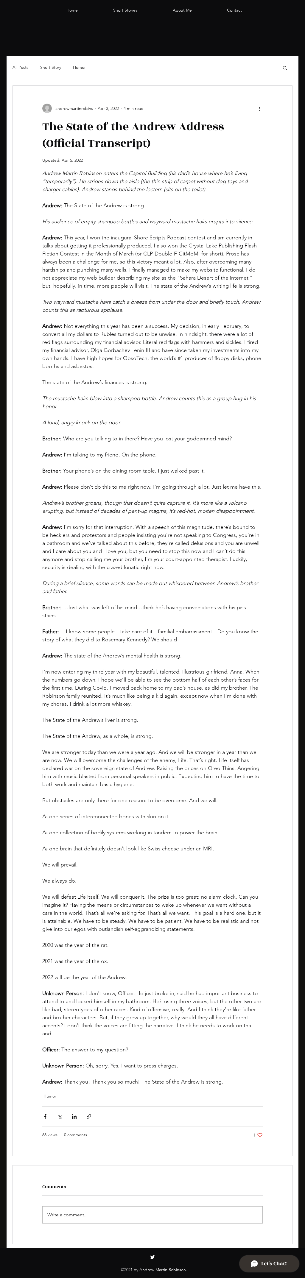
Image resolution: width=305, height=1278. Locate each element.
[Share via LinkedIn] (74, 1116)
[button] (285, 67)
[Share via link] (89, 1116)
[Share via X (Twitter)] (60, 1116)
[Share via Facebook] (45, 1116)
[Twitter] (152, 1257)
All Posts (20, 67)
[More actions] (259, 108)
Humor (79, 67)
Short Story (50, 67)
